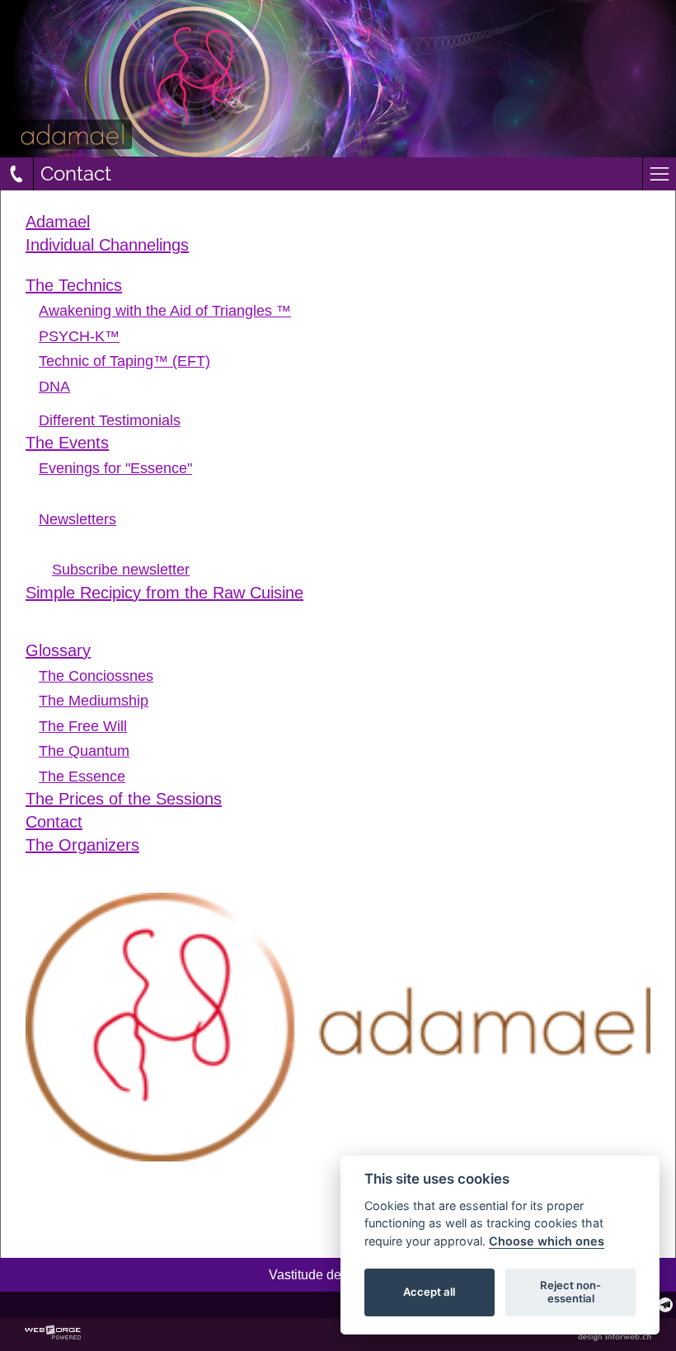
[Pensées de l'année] (344, 271)
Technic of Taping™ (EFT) (124, 360)
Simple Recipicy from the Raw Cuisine (164, 593)
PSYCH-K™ (79, 336)
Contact (54, 822)
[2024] (344, 618)
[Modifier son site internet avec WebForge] (53, 1333)
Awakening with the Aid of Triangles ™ (165, 310)
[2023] (351, 536)
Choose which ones (546, 1241)
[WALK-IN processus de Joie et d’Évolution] (344, 502)
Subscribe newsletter (121, 569)
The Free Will (83, 725)
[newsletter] (665, 1304)
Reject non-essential (570, 1291)
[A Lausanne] (351, 485)
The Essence (82, 776)
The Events (67, 443)
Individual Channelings (107, 245)
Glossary (58, 650)
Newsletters (77, 519)
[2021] (351, 553)
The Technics (74, 285)
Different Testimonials (110, 420)
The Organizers (82, 845)
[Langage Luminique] (344, 262)
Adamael (58, 222)
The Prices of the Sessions (124, 799)
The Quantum (84, 750)
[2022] (351, 544)
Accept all (429, 1291)
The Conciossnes (96, 675)
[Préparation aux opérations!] (344, 403)
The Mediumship (93, 700)
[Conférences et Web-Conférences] (344, 493)
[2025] (344, 609)
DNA (54, 386)
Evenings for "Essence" (115, 467)
